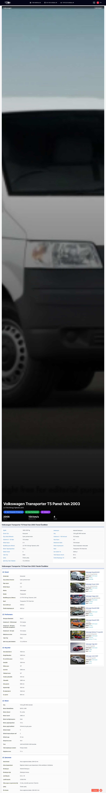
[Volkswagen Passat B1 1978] (77, 624)
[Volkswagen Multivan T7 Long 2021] (77, 636)
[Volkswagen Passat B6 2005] (77, 576)
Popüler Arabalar (68, 2)
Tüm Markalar (36, 2)
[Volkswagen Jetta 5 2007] (77, 660)
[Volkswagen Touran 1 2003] (77, 588)
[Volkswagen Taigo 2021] (77, 648)
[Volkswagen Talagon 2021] (77, 600)
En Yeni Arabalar (51, 2)
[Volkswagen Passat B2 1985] (77, 612)
